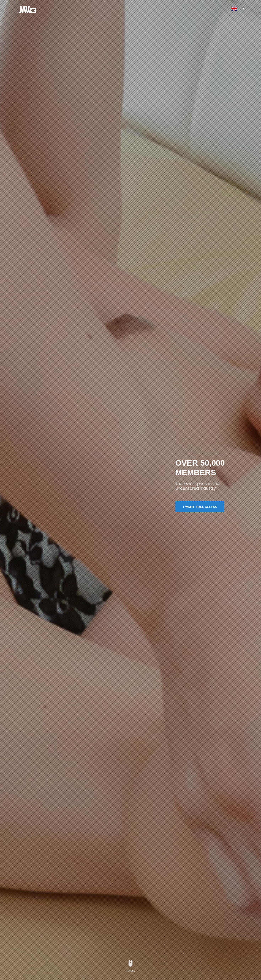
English (234, 9)
